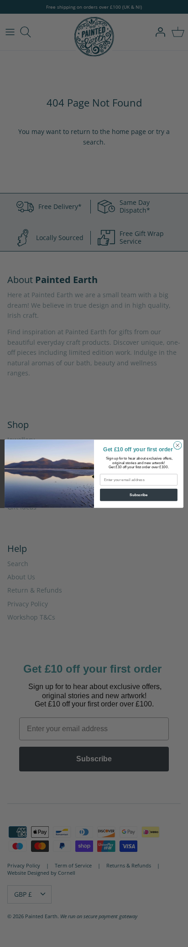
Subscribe (138, 494)
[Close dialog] (177, 445)
